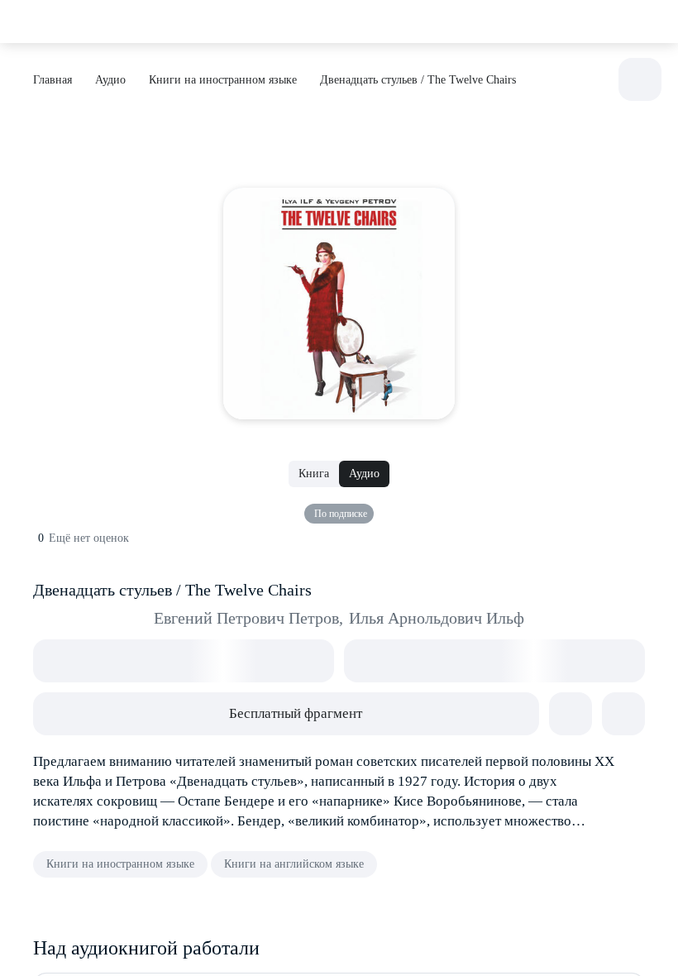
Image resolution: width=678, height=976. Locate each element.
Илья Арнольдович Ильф (436, 618)
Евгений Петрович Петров (248, 618)
